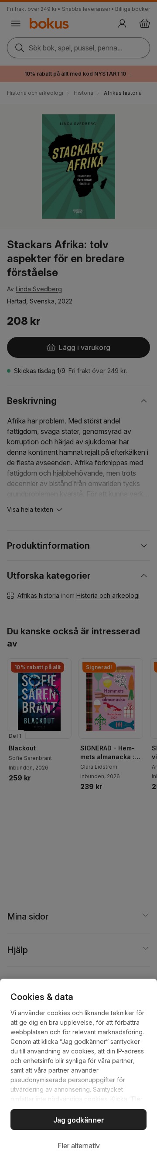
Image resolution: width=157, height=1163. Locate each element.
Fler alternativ (79, 1145)
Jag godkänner (78, 1120)
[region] (78, 1071)
